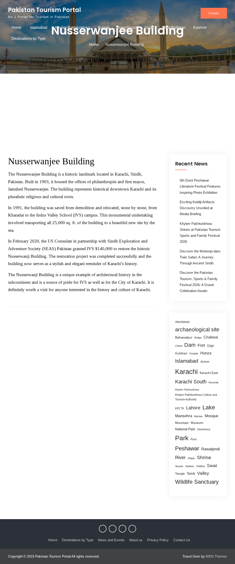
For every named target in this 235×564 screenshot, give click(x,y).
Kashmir (200, 27)
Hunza (205, 353)
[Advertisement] (117, 119)
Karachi (186, 371)
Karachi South (191, 382)
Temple (180, 473)
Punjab (103, 27)
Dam (190, 345)
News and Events (111, 540)
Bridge (197, 337)
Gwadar (193, 353)
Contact (214, 13)
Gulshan (181, 353)
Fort (201, 345)
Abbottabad (182, 322)
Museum (197, 423)
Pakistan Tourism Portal (44, 10)
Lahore (193, 407)
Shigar (191, 458)
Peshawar (187, 448)
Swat (212, 465)
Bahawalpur (183, 337)
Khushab (213, 382)
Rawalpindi (210, 449)
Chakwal (211, 337)
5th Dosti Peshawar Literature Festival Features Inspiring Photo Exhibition (200, 186)
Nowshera (203, 429)
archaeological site (197, 330)
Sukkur (200, 466)
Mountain (182, 423)
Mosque (211, 416)
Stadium (189, 466)
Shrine (204, 457)
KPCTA (179, 408)
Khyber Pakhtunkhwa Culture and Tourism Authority (196, 397)
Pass (193, 439)
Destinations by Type (28, 38)
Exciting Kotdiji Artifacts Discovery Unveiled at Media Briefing (197, 208)
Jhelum (204, 361)
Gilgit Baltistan (173, 27)
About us (136, 540)
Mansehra (183, 416)
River (180, 457)
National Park (185, 429)
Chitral (178, 345)
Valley (203, 473)
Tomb (191, 473)
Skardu (179, 466)
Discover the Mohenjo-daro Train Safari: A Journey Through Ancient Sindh (200, 257)
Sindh (149, 27)
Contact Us (181, 540)
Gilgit (210, 345)
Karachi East (209, 373)
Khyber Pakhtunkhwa (72, 27)
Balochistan (127, 27)
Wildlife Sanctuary (197, 482)
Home (16, 27)
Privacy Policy (158, 540)
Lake (208, 407)
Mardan (198, 416)
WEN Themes (216, 556)
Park (181, 438)
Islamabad (38, 27)
